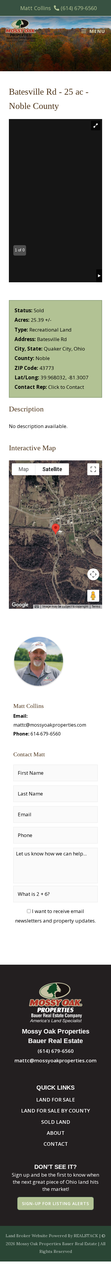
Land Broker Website (27, 1235)
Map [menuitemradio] (24, 469)
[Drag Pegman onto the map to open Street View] (93, 596)
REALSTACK (86, 1235)
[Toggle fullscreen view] (93, 469)
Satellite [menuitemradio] (52, 469)
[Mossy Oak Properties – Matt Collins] (20, 31)
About (56, 1132)
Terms (96, 606)
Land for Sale (55, 1099)
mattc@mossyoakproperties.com (49, 725)
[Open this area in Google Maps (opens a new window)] (20, 605)
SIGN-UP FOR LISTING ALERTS (55, 1203)
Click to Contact (66, 386)
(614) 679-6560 (79, 8)
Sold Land (55, 1121)
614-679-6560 (45, 733)
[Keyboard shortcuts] (37, 607)
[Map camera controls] (93, 574)
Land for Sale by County (55, 1110)
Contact (56, 1143)
